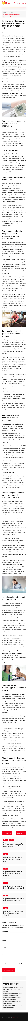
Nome (4, 940)
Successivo (20, 833)
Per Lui (9, 32)
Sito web (4, 954)
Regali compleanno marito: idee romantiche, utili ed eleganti (12, 873)
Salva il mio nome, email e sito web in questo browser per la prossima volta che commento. (12, 963)
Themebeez (15, 1017)
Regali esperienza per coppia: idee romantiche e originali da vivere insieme (13, 845)
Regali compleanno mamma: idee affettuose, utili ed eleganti (13, 913)
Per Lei (5, 32)
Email (4, 947)
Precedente (8, 833)
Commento (5, 931)
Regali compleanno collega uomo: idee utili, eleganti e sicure (12, 859)
